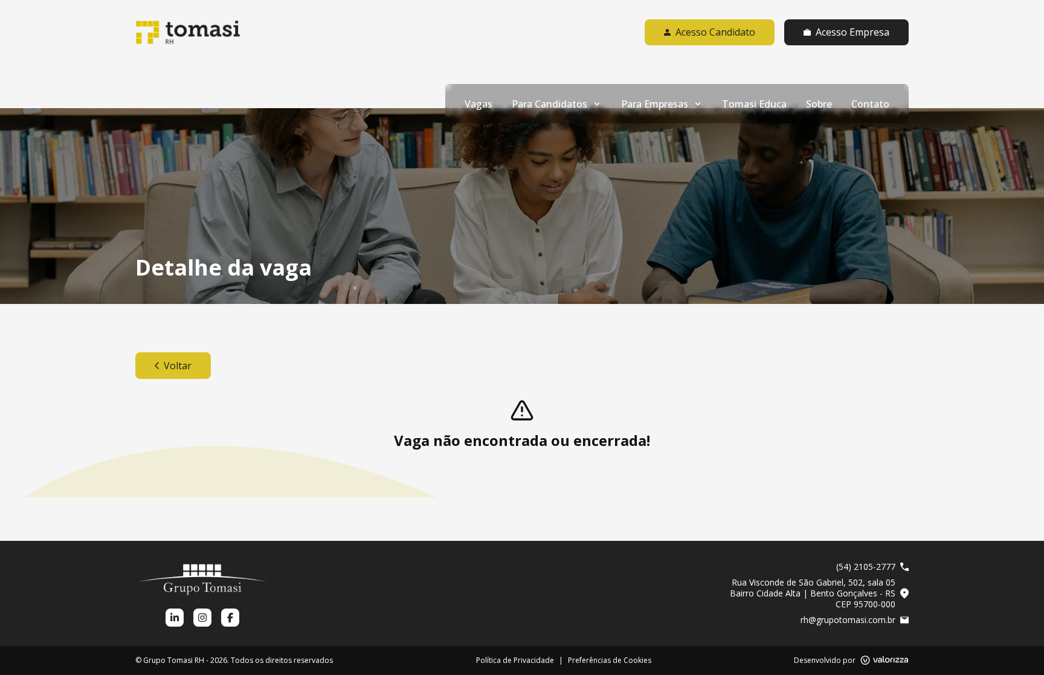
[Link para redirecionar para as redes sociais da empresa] (175, 618)
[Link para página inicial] (187, 32)
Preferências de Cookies (609, 660)
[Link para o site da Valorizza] (884, 660)
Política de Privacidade (515, 660)
